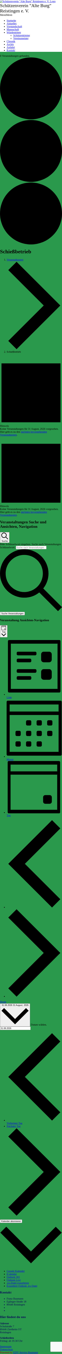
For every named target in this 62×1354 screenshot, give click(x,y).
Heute (3, 1001)
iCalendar (12, 1274)
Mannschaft (13, 29)
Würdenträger (14, 32)
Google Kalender (16, 1271)
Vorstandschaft (14, 26)
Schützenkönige (21, 35)
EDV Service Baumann (25, 1352)
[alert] (31, 396)
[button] (6, 15)
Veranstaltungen (15, 259)
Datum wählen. (39, 1024)
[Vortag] (34, 907)
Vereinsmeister (20, 38)
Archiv (10, 44)
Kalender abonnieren (11, 1221)
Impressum (5, 1346)
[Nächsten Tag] (34, 996)
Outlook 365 (13, 1277)
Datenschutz (6, 1349)
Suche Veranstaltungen (12, 613)
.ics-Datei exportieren (18, 1283)
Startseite (11, 20)
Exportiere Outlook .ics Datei (22, 1286)
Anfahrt (11, 47)
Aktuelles (12, 23)
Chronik (11, 41)
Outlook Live (14, 1280)
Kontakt (11, 50)
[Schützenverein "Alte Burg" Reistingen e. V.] (28, 1)
